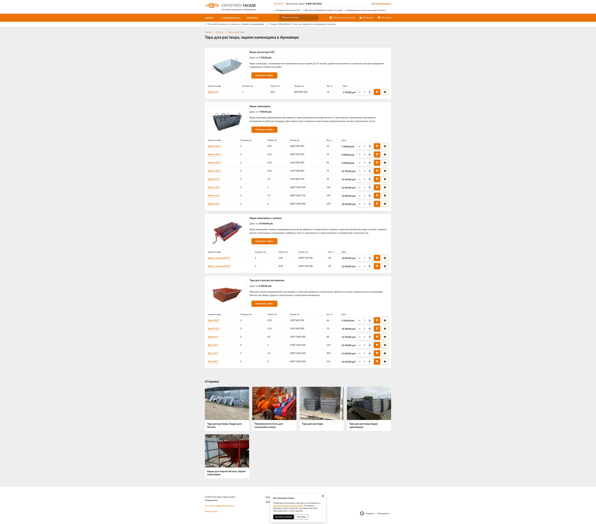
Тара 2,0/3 (213, 362)
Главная (208, 32)
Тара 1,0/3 (213, 345)
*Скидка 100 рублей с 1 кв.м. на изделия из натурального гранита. (302, 24)
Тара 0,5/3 (213, 337)
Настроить (302, 517)
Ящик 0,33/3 (214, 171)
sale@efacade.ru (383, 4)
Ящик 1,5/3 (213, 196)
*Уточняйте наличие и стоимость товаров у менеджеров (235, 24)
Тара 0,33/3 (213, 329)
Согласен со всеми (283, 517)
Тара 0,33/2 (213, 320)
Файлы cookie (211, 511)
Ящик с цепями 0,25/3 (219, 258)
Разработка (370, 513)
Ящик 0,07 (213, 92)
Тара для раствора (236, 32)
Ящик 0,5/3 (213, 179)
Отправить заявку (264, 75)
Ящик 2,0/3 (213, 204)
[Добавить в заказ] (377, 92)
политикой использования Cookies (288, 506)
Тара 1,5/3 (213, 353)
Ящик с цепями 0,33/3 (219, 266)
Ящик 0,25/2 (214, 146)
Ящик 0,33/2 (214, 163)
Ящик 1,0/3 (213, 187)
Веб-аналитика (383, 513)
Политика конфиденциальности (219, 506)
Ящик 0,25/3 (214, 154)
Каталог (220, 32)
